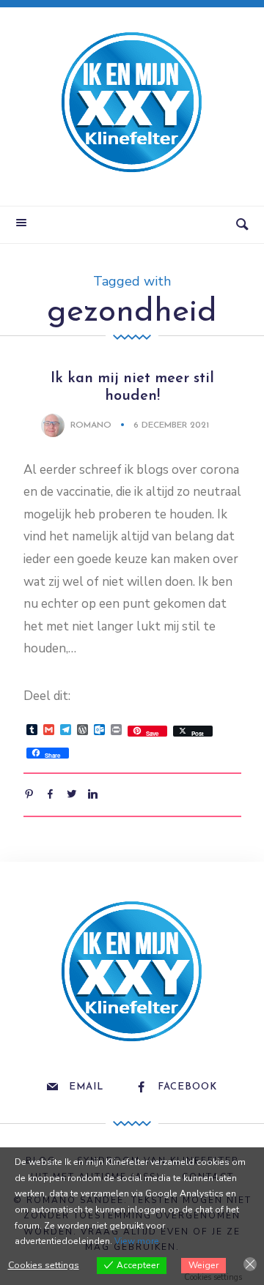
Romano (90, 425)
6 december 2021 (171, 425)
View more (136, 1241)
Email (86, 1087)
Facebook (187, 1087)
